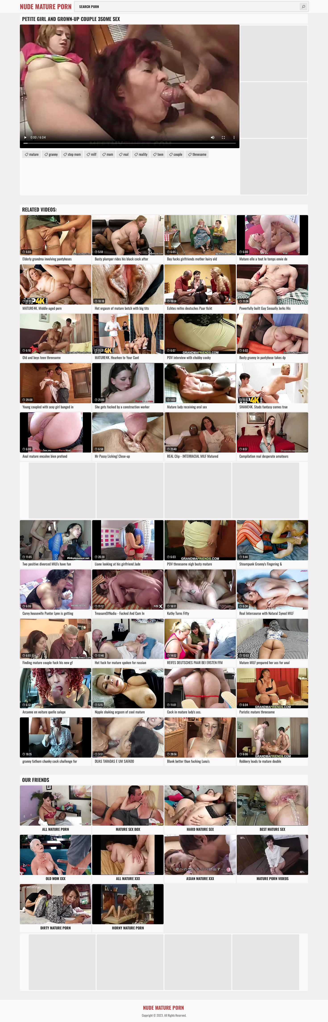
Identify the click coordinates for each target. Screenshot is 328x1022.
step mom (74, 154)
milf (93, 154)
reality (143, 154)
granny (53, 154)
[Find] (303, 6)
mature (34, 154)
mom (110, 154)
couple (178, 154)
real (126, 154)
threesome (199, 154)
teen (160, 154)
